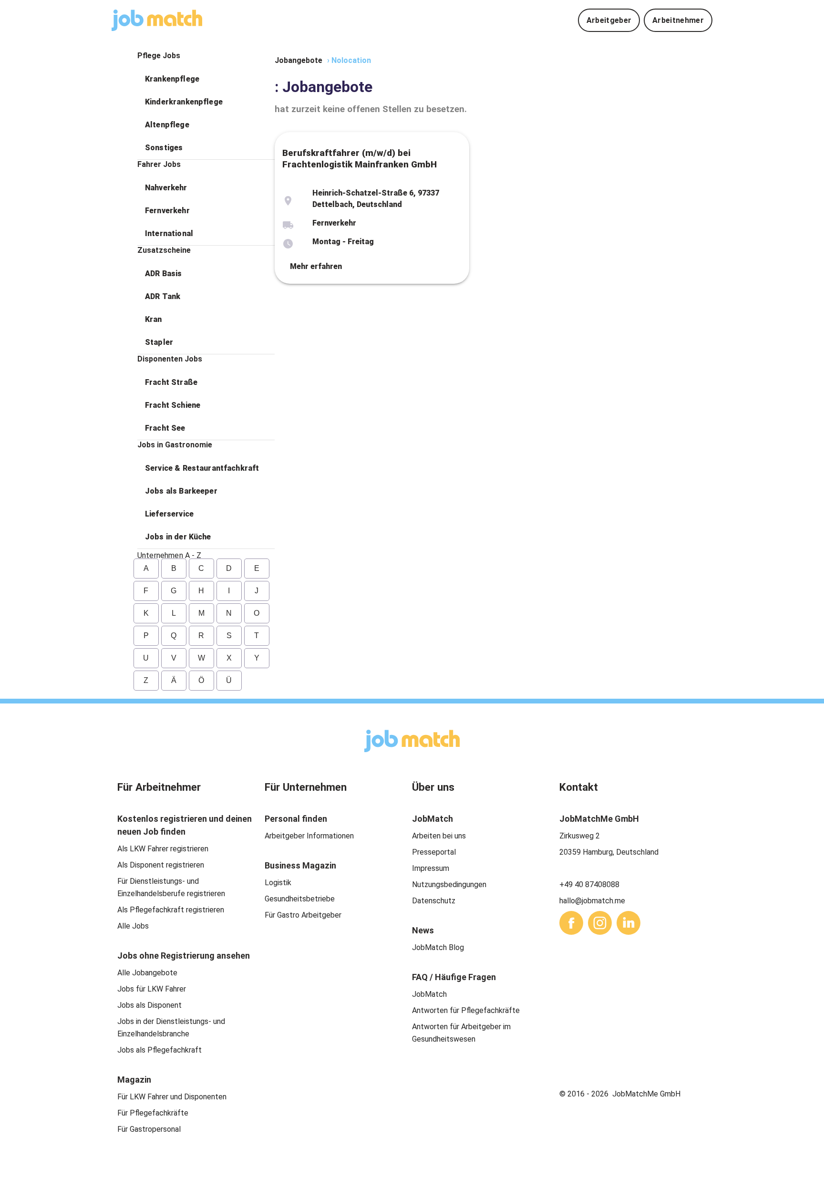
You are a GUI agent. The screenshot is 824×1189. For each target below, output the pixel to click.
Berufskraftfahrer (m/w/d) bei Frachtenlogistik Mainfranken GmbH (359, 159)
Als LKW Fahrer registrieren (162, 848)
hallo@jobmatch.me (592, 900)
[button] (206, 79)
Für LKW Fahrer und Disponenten (172, 1096)
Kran (153, 319)
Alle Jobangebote (147, 972)
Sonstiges (164, 147)
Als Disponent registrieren (160, 864)
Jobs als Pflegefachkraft (159, 1050)
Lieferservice (169, 513)
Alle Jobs (133, 926)
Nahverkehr (166, 187)
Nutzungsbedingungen (449, 884)
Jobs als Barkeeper (181, 491)
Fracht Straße (171, 382)
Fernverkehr (167, 210)
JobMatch (429, 994)
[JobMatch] (157, 20)
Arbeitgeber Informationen (309, 835)
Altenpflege (167, 124)
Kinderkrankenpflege (184, 101)
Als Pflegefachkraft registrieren (170, 909)
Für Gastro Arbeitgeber (303, 915)
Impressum (430, 868)
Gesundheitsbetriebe (300, 898)
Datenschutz (433, 900)
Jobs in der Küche (178, 536)
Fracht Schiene (172, 405)
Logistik (278, 882)
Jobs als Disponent (149, 1005)
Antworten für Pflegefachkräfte (466, 1010)
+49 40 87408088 (589, 884)
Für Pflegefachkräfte (152, 1112)
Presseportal (434, 852)
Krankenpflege (172, 78)
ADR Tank (162, 296)
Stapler (159, 342)
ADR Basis (163, 273)
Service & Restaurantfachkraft (202, 468)
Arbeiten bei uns (439, 835)
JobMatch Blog (438, 947)
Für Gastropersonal (149, 1129)
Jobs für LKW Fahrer (151, 988)
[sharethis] (571, 923)
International (169, 233)
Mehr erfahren (316, 266)
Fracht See (165, 428)
